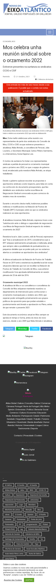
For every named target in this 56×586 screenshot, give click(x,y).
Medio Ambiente (13, 416)
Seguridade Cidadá (24, 419)
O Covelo (18, 515)
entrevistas (34, 500)
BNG (31, 490)
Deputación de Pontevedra (15, 500)
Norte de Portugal (31, 406)
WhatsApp (22, 329)
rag (21, 529)
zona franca (9, 559)
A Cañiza (8, 485)
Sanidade (11, 419)
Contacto (18, 435)
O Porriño (42, 515)
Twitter (35, 329)
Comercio (14, 413)
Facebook (46, 329)
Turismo (45, 419)
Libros (46, 425)
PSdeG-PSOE (10, 529)
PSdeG (45, 524)
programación (32, 524)
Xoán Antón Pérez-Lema (14, 554)
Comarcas (45, 403)
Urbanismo (11, 422)
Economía (7, 41)
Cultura (23, 413)
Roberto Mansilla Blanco (37, 529)
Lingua (39, 425)
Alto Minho (44, 406)
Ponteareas (21, 519)
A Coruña (20, 485)
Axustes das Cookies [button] (13, 580)
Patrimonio (45, 416)
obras (7, 515)
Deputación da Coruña (38, 495)
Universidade (29, 425)
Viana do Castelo (22, 544)
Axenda (11, 425)
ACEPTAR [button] (29, 580)
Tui (42, 539)
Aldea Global (11, 403)
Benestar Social (41, 409)
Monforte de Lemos (12, 510)
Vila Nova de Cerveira (13, 549)
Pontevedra (9, 524)
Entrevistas (20, 409)
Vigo (36, 544)
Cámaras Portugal (14, 406)
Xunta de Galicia (35, 554)
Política (30, 409)
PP (20, 524)
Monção (29, 510)
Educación (42, 413)
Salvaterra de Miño (32, 534)
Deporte (34, 428)
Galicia (21, 403)
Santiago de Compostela (14, 539)
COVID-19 (42, 490)
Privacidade (28, 435)
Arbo (22, 490)
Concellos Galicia (32, 403)
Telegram (9, 329)
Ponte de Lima (36, 519)
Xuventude (21, 422)
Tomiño (32, 539)
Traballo (37, 419)
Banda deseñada (35, 422)
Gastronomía (23, 428)
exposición (9, 505)
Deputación (20, 495)
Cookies (38, 435)
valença (8, 544)
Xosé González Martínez (35, 549)
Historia (18, 425)
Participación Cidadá (30, 416)
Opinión (11, 409)
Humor (46, 422)
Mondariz (32, 505)
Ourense (8, 519)
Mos (13, 41)
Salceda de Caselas (12, 534)
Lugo (21, 505)
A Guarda (33, 485)
